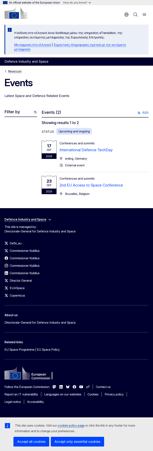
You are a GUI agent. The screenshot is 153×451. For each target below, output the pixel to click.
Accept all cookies (31, 442)
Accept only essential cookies (77, 442)
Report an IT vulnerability (21, 394)
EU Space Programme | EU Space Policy (32, 349)
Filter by (12, 111)
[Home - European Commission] (15, 13)
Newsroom (14, 71)
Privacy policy (114, 394)
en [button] (126, 14)
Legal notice (12, 402)
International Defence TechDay (86, 150)
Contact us (103, 387)
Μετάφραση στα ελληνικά (32, 45)
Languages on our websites (62, 394)
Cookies (93, 394)
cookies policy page (71, 425)
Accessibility (35, 402)
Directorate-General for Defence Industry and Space (40, 322)
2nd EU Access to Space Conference (91, 185)
